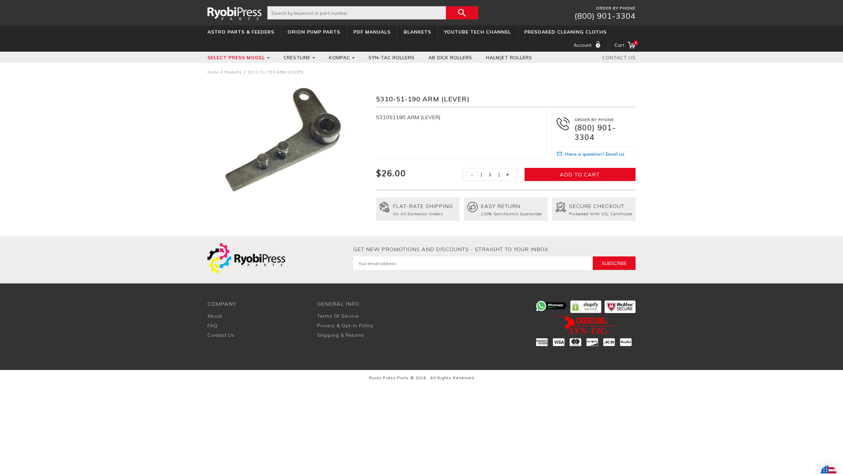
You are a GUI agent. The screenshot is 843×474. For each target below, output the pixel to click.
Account (582, 45)
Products (233, 72)
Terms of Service (338, 316)
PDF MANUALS (372, 32)
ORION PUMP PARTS (313, 32)
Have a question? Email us (594, 154)
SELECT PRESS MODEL (236, 58)
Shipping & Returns (340, 335)
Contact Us (619, 58)
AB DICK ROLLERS (450, 58)
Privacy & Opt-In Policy (345, 326)
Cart (625, 44)
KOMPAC (339, 58)
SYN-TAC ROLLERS (391, 58)
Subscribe (614, 263)
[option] (282, 140)
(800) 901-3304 (605, 16)
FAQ (212, 326)
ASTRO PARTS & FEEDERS (240, 32)
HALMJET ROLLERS (509, 58)
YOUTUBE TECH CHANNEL (477, 32)
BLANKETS (417, 32)
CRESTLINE (297, 58)
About (214, 316)
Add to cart (580, 174)
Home (213, 72)
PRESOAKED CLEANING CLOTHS (565, 32)
